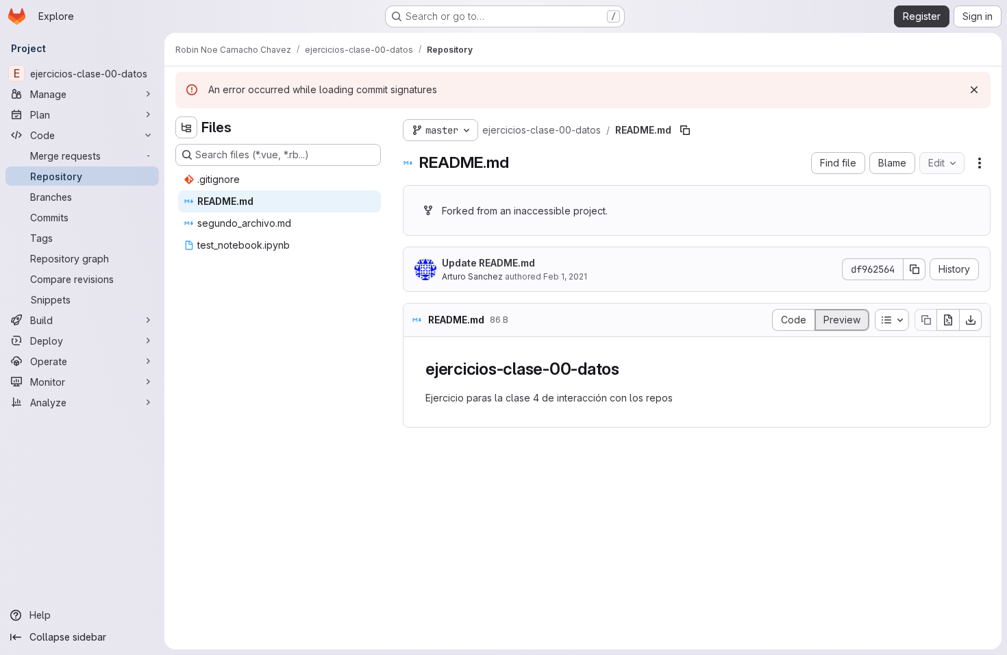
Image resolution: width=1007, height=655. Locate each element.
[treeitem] (279, 179)
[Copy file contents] (925, 320)
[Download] (971, 320)
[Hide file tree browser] (186, 127)
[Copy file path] (685, 130)
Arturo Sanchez (472, 276)
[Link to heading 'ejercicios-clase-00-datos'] (628, 369)
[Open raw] (948, 320)
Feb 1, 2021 (565, 276)
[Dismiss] (974, 90)
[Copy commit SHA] (914, 269)
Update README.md (488, 263)
